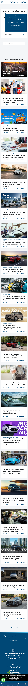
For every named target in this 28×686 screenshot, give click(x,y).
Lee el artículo (20, 75)
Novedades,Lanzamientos (8, 323)
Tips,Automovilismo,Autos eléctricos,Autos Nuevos (12, 153)
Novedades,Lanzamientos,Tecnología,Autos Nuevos (12, 267)
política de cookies (18, 677)
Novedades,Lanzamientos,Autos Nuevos (10, 437)
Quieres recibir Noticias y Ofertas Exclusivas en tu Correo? (14, 654)
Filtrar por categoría (14, 40)
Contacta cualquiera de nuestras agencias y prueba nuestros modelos (14, 639)
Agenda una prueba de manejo (14, 636)
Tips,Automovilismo (6, 294)
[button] (14, 644)
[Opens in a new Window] (14, 86)
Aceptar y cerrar (14, 679)
